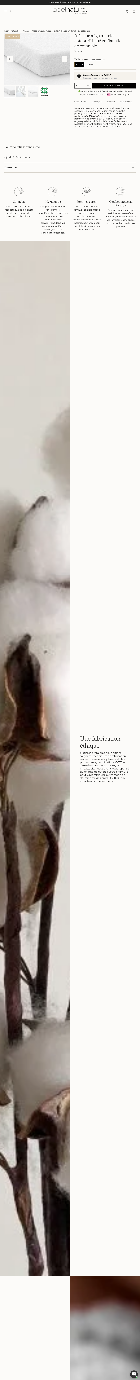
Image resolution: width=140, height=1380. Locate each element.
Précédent (10, 59)
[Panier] (134, 11)
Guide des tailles (97, 60)
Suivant (64, 59)
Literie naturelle (11, 31)
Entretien (10, 167)
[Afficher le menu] (5, 11)
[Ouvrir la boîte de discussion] (134, 1374)
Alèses (26, 31)
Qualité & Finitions (17, 157)
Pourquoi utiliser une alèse (22, 147)
